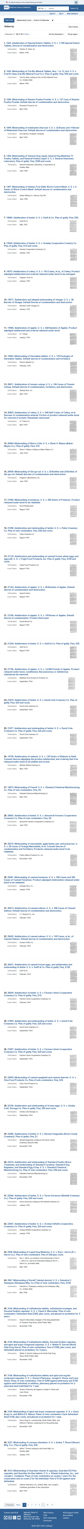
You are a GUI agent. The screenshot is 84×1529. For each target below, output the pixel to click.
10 (47, 1505)
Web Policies (48, 1513)
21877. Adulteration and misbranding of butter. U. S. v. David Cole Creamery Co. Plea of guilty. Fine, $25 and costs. (38, 729)
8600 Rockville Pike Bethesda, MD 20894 (32, 1518)
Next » (27, 34)
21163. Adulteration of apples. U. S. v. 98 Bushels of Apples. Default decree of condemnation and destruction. (39, 588)
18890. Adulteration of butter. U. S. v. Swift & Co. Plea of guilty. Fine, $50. (42, 217)
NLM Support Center (71, 1513)
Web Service (72, 14)
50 (72, 34)
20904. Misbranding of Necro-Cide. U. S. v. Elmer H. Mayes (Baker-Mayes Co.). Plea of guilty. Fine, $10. (39, 444)
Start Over (9, 20)
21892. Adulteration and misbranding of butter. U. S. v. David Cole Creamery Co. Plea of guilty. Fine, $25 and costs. (38, 1022)
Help (61, 14)
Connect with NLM (11, 1513)
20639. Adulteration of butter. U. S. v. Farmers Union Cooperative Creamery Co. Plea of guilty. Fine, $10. (38, 994)
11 (52, 1505)
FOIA (45, 1515)
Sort (56, 34)
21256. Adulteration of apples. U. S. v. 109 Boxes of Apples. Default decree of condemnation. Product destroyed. (39, 616)
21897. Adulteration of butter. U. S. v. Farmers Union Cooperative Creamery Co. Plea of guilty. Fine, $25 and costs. (38, 1050)
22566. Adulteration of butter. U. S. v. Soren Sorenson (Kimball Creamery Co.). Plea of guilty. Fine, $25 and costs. (42, 1197)
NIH (38, 1526)
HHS (43, 1526)
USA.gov (49, 1526)
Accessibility (68, 1515)
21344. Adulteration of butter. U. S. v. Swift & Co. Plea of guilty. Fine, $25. (43, 643)
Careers (66, 1518)
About (53, 14)
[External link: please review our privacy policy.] (5, 1517)
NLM (33, 1526)
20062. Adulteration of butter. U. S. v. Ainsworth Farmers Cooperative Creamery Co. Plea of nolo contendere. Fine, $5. (40, 817)
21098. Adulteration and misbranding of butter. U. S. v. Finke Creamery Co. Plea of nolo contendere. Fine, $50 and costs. (40, 529)
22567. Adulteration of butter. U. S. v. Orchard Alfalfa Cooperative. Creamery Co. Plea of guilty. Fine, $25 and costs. (38, 1225)
